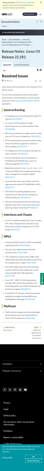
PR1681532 (25, 197)
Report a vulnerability (13, 438)
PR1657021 (15, 229)
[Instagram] (15, 390)
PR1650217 (36, 136)
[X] (10, 390)
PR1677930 (10, 276)
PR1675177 (10, 187)
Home (4, 39)
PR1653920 (30, 318)
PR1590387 (17, 119)
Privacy (7, 403)
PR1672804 (22, 252)
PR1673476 (10, 177)
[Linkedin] (20, 390)
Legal (6, 409)
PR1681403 (30, 299)
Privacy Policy (7, 457)
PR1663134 (23, 154)
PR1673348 (31, 263)
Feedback (8, 431)
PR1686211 (33, 208)
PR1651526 (22, 146)
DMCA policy (10, 416)
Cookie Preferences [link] (13, 444)
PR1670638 (25, 245)
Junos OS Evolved (21, 65)
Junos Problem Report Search (27, 101)
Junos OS (7, 65)
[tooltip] (37, 70)
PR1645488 (10, 129)
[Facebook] (5, 390)
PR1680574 (26, 289)
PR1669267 (25, 164)
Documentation (10, 21)
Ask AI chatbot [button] (26, 2)
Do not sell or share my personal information (19, 423)
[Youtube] (25, 390)
